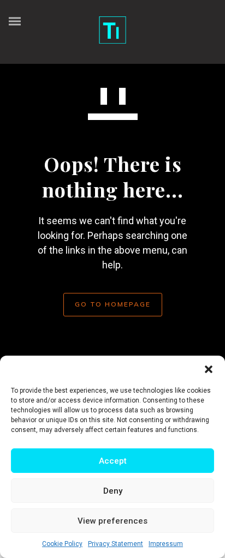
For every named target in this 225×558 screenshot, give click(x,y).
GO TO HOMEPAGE (113, 304)
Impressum (166, 544)
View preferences (112, 521)
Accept (113, 461)
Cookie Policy (62, 544)
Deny (112, 491)
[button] (208, 369)
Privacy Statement (115, 544)
